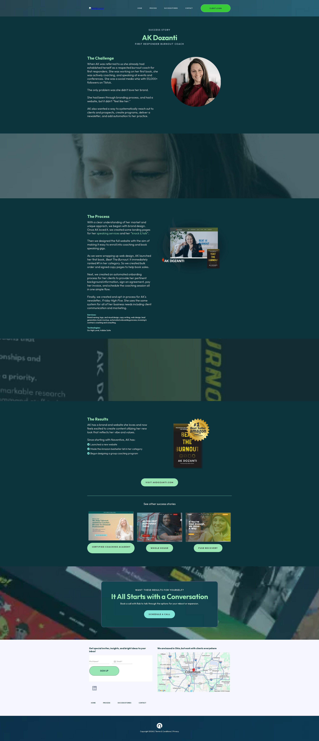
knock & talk (139, 233)
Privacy (176, 731)
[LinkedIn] (94, 688)
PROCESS (153, 8)
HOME (139, 8)
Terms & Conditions (163, 731)
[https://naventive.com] (96, 8)
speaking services (108, 233)
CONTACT (189, 8)
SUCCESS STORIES (171, 8)
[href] (193, 672)
